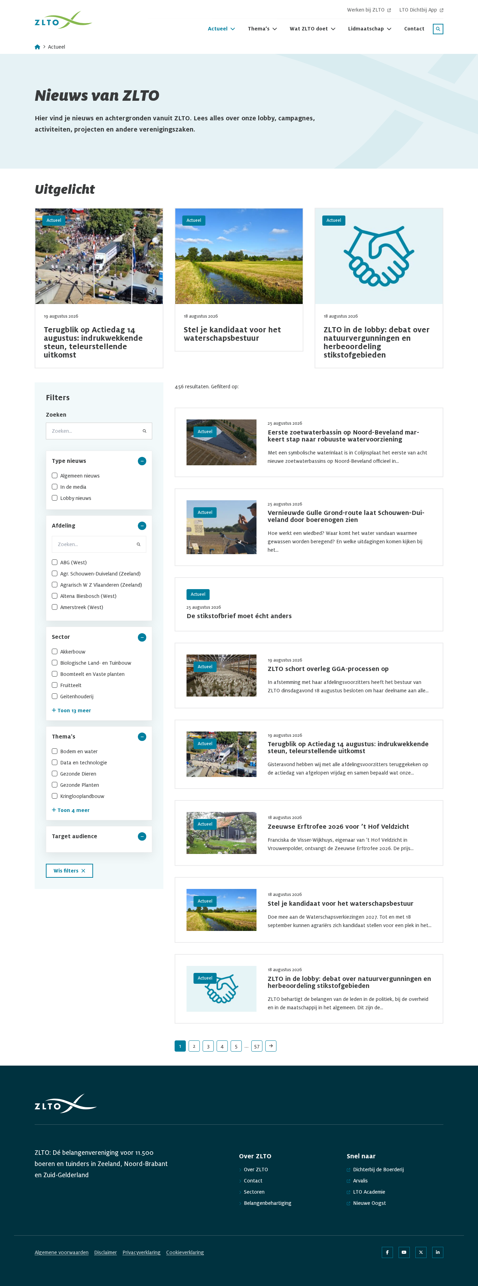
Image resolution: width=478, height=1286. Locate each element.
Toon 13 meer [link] (74, 710)
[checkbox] (99, 476)
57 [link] (257, 1046)
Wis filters (66, 871)
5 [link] (236, 1046)
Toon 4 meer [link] (73, 810)
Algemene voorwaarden (62, 1252)
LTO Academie (369, 1192)
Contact (253, 1180)
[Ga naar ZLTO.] (37, 47)
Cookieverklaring (185, 1252)
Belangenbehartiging (267, 1203)
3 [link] (208, 1046)
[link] (270, 1046)
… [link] (246, 1046)
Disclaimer (105, 1252)
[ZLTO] (63, 19)
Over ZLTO (256, 1169)
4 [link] (222, 1046)
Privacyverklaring (141, 1252)
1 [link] (180, 1046)
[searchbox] (99, 544)
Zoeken (56, 415)
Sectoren (254, 1192)
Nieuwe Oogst (369, 1203)
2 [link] (194, 1046)
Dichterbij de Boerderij (378, 1169)
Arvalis (360, 1180)
